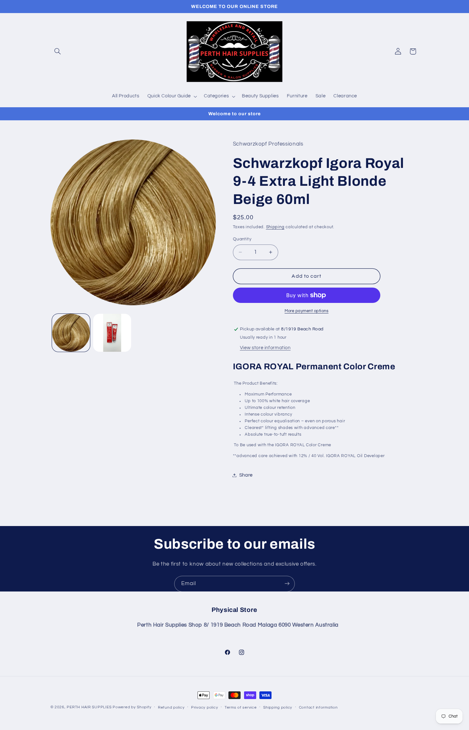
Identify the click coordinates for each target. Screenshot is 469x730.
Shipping (275, 227)
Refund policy (171, 707)
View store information (265, 347)
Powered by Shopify (132, 707)
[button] (57, 51)
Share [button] (246, 475)
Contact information (318, 707)
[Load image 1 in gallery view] (71, 333)
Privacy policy (204, 707)
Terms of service (241, 707)
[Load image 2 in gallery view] (112, 333)
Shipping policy (277, 707)
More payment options (307, 311)
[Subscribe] (287, 583)
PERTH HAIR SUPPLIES (89, 707)
